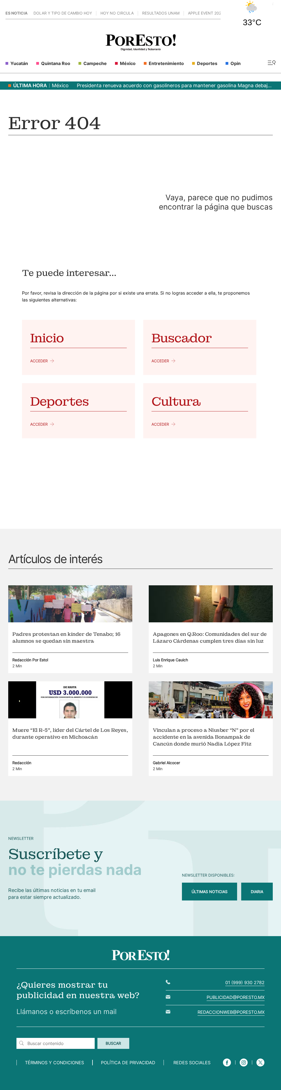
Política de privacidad (128, 1062)
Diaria (257, 891)
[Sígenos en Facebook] (227, 1067)
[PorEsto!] (141, 49)
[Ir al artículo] (70, 621)
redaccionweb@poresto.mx (231, 1012)
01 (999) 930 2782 (245, 982)
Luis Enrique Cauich (170, 659)
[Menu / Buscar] (272, 63)
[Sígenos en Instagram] (244, 1067)
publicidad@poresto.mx (236, 997)
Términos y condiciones (54, 1062)
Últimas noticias (209, 891)
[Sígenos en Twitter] (260, 1067)
